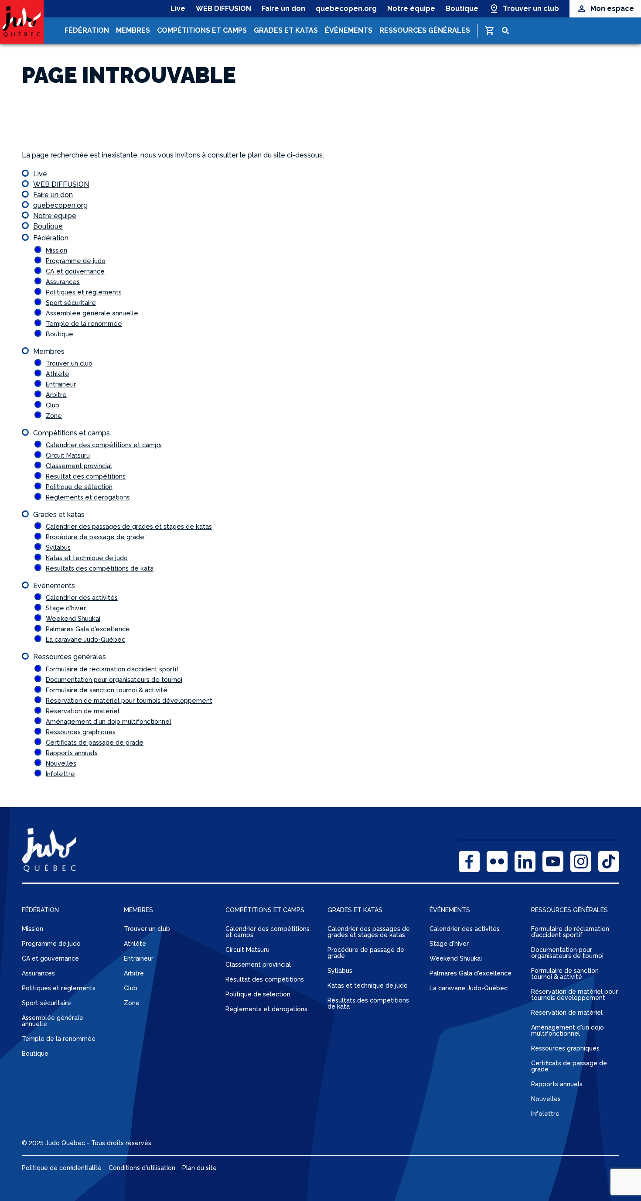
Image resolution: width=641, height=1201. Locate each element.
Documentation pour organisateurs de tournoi (114, 679)
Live (177, 8)
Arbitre (56, 394)
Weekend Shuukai (73, 618)
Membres (133, 30)
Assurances (63, 281)
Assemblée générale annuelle (92, 313)
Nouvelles (61, 763)
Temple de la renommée (84, 323)
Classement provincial (79, 465)
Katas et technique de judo (87, 557)
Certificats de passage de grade (94, 742)
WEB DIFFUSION (223, 8)
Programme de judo (76, 260)
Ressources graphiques (81, 732)
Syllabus (58, 547)
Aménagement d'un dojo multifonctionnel (108, 721)
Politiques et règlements (84, 292)
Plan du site (199, 1167)
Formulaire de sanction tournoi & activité (106, 690)
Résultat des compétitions (86, 476)
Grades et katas (286, 30)
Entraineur (61, 384)
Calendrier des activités (82, 597)
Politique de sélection (79, 486)
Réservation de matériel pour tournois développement (129, 700)
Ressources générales (424, 30)
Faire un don (283, 8)
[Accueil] (22, 22)
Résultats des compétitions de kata (99, 568)
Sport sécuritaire (71, 302)
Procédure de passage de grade (95, 537)
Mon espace (612, 8)
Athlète (57, 373)
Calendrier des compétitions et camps (104, 444)
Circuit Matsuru (68, 455)
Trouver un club (531, 8)
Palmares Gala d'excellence (88, 629)
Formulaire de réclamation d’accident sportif (112, 669)
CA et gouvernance (75, 271)
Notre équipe (411, 8)
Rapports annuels (72, 752)
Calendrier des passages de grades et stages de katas (129, 526)
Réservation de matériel (82, 711)
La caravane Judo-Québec (85, 639)
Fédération (87, 30)
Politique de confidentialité (62, 1167)
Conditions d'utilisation (142, 1167)
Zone (54, 415)
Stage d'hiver (66, 608)
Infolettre (60, 773)
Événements (348, 30)
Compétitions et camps (202, 30)
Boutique (462, 8)
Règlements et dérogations (88, 497)
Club (52, 405)
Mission (56, 250)
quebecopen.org (346, 8)
